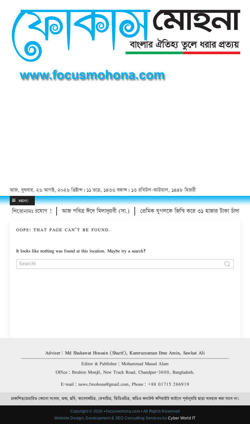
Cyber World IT (181, 418)
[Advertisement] (125, 136)
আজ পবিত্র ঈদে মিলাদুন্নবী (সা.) (92, 211)
